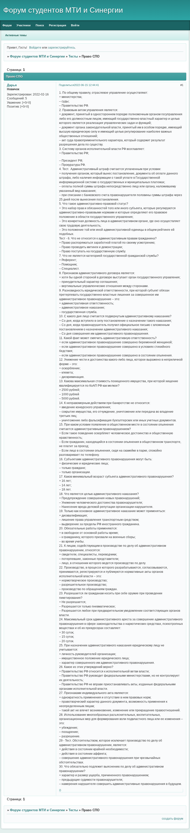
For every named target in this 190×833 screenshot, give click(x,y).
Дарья (12, 85)
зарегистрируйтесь (61, 47)
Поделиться (66, 85)
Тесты (73, 56)
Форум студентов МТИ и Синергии (37, 56)
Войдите (35, 47)
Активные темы (15, 35)
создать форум (172, 818)
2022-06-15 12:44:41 (86, 85)
